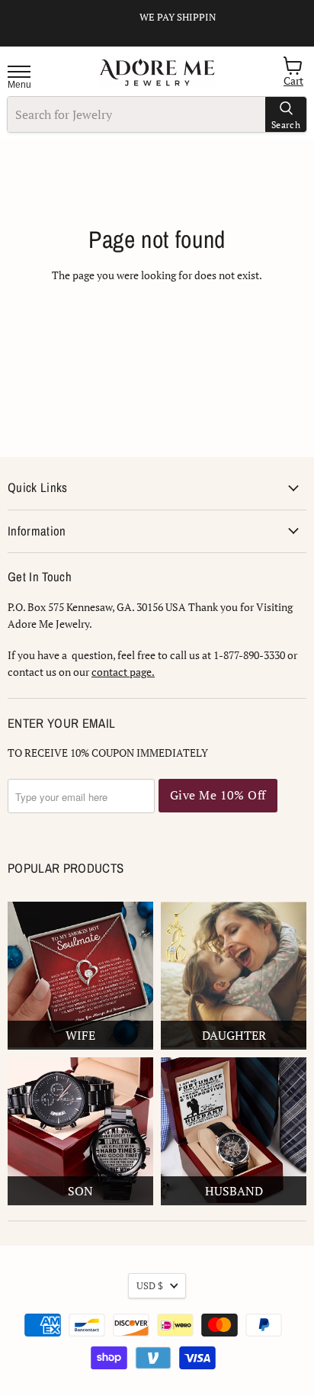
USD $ (149, 1285)
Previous (113, 39)
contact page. (123, 671)
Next (211, 51)
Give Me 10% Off (218, 795)
